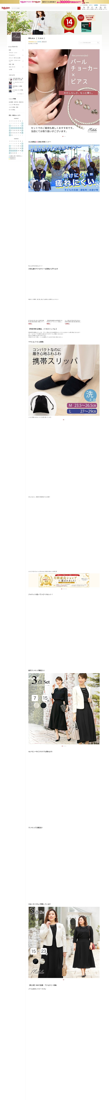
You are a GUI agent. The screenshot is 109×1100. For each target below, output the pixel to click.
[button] (103, 5)
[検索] (78, 8)
